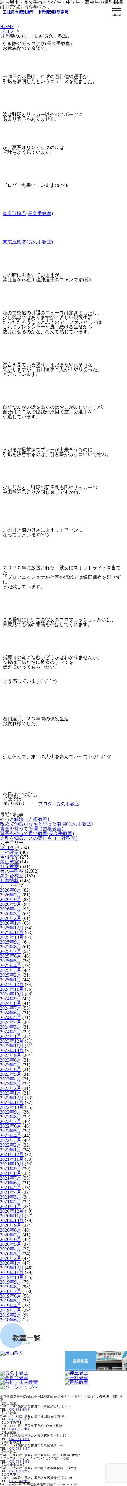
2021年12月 (12, 1154)
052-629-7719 (19, 1471)
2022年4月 (10, 1135)
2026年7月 (10, 894)
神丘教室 (9, 866)
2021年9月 (10, 1168)
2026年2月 (10, 918)
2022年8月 (10, 1116)
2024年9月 (10, 998)
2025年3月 (10, 970)
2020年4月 (10, 1248)
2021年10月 (12, 1163)
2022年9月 (10, 1111)
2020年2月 (10, 1258)
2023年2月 (10, 1088)
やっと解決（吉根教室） (26, 819)
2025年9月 (10, 941)
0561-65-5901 (19, 1429)
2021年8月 (10, 1173)
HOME (7, 26)
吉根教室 (9, 856)
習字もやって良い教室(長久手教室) (37, 833)
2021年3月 (10, 1196)
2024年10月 (12, 993)
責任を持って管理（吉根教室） (33, 828)
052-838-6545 (19, 1409)
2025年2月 (10, 974)
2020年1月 (10, 1263)
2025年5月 (10, 960)
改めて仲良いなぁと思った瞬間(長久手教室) (46, 823)
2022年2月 (10, 1144)
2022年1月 (10, 1149)
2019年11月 (12, 1272)
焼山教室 (9, 861)
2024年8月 (10, 1003)
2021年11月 (12, 1159)
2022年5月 (10, 1130)
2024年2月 (10, 1031)
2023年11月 (12, 1045)
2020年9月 (10, 1225)
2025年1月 (10, 979)
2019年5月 (10, 1300)
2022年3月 (10, 1140)
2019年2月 (10, 1314)
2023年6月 (10, 1069)
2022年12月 (12, 1097)
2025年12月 (12, 927)
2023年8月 (10, 1059)
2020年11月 (12, 1215)
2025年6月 (10, 956)
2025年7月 (10, 951)
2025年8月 (10, 946)
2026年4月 (10, 908)
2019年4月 (10, 1305)
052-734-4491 (19, 1439)
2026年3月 (10, 913)
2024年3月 (10, 1026)
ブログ (7, 31)
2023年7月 (10, 1064)
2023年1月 (10, 1093)
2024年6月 (10, 1012)
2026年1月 (10, 923)
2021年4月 (10, 1192)
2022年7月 (10, 1121)
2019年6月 (10, 1296)
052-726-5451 (19, 1419)
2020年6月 (10, 1239)
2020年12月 (12, 1211)
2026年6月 (10, 899)
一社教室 (9, 852)
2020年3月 (10, 1253)
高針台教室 (12, 875)
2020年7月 (10, 1234)
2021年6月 (10, 1182)
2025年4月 (10, 965)
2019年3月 (10, 1310)
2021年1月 (10, 1206)
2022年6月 (10, 1126)
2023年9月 (10, 1055)
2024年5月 (10, 1017)
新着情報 (9, 880)
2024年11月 (12, 989)
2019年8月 (10, 1286)
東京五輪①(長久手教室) (28, 213)
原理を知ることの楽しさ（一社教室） (40, 838)
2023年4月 (10, 1078)
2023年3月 (10, 1083)
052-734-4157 (19, 1448)
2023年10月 (12, 1050)
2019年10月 (12, 1277)
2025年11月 (12, 932)
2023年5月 (10, 1074)
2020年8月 (10, 1229)
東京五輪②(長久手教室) (28, 241)
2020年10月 (12, 1220)
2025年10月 (12, 937)
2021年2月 (10, 1201)
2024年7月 (10, 1008)
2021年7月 (10, 1178)
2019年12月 (12, 1267)
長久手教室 (67, 803)
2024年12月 (12, 984)
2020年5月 (10, 1244)
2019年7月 (10, 1291)
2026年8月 (10, 889)
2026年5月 (10, 904)
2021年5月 (10, 1187)
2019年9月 (10, 1281)
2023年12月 (12, 1041)
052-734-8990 (19, 1481)
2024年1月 (10, 1036)
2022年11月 (12, 1102)
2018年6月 (10, 1319)
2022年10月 (12, 1107)
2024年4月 (10, 1022)
